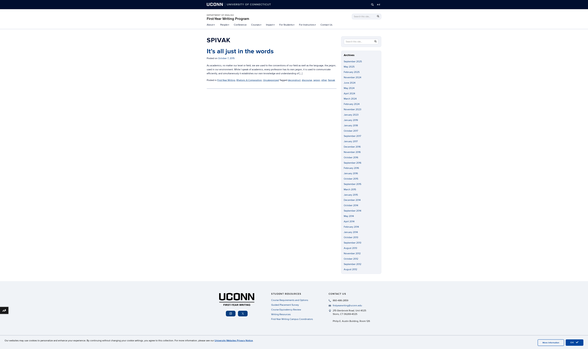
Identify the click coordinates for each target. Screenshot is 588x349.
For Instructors (306, 24)
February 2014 (351, 226)
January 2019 (351, 120)
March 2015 (350, 189)
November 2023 (352, 109)
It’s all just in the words (240, 51)
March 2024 (350, 98)
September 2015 (352, 184)
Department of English (220, 15)
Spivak (331, 80)
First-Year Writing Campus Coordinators (292, 319)
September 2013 (352, 242)
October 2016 (351, 157)
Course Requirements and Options (289, 300)
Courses (255, 24)
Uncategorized (271, 80)
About (210, 24)
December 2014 (352, 200)
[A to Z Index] (378, 4)
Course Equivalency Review (286, 309)
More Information (551, 342)
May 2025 (349, 66)
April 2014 (349, 221)
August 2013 (350, 248)
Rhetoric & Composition (249, 80)
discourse (307, 80)
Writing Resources (281, 314)
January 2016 (351, 173)
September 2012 (352, 264)
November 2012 (352, 253)
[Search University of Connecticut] (372, 4)
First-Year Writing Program (228, 19)
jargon (316, 80)
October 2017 (351, 130)
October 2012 (351, 258)
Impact (269, 24)
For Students (286, 24)
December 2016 (352, 146)
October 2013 (351, 237)
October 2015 (351, 178)
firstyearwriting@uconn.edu (347, 305)
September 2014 (352, 210)
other (324, 80)
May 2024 (349, 88)
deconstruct (294, 80)
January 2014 (351, 232)
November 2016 (352, 152)
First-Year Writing (226, 80)
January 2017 (351, 141)
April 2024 (349, 93)
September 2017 (352, 136)
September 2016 (352, 162)
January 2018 (351, 125)
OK (572, 342)
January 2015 (351, 194)
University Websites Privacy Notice (234, 340)
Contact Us (326, 24)
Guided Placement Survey (285, 304)
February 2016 (351, 168)
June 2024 (349, 82)
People (224, 24)
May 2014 (349, 216)
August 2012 (350, 269)
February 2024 (352, 104)
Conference (240, 24)
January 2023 (351, 114)
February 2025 (352, 72)
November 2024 (352, 77)
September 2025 (353, 61)
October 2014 (351, 205)
